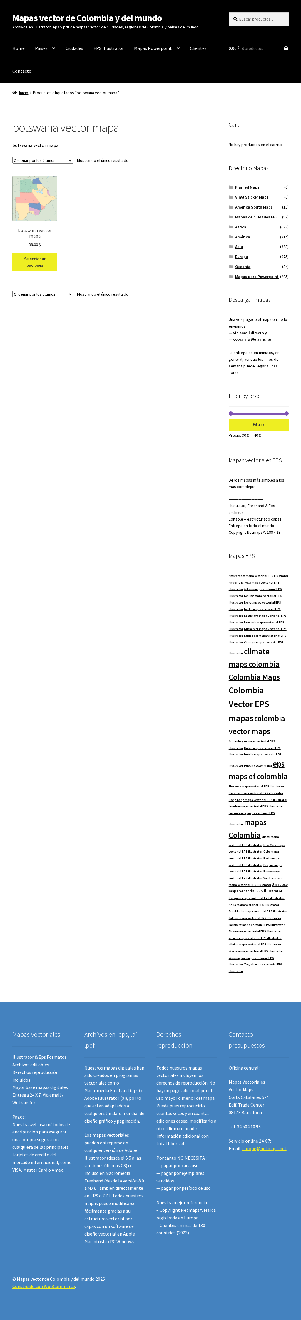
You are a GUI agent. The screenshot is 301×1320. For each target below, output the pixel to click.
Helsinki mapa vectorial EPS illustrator (256, 793)
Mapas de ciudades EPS (256, 217)
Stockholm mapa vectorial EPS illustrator (258, 911)
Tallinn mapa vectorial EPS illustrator (255, 918)
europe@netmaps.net (264, 1148)
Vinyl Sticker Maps (252, 197)
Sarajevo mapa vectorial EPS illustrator (257, 898)
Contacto (21, 71)
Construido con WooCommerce (43, 1286)
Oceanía (242, 266)
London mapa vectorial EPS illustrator (256, 806)
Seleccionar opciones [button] (35, 262)
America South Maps (254, 207)
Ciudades (74, 48)
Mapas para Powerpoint (257, 276)
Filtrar (258, 424)
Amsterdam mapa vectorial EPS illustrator (258, 576)
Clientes (198, 48)
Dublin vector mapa (258, 765)
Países (41, 48)
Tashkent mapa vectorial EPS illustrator (257, 925)
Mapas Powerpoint (153, 48)
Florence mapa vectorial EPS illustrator (256, 786)
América (242, 237)
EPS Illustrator (108, 48)
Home (18, 48)
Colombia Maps (254, 677)
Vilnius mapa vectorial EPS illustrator (255, 944)
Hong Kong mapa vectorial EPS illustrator (258, 800)
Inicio (23, 92)
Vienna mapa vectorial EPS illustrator (255, 938)
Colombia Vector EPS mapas (249, 704)
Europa (241, 256)
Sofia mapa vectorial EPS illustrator (254, 905)
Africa (240, 227)
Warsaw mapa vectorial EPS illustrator (256, 951)
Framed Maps (247, 187)
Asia (239, 246)
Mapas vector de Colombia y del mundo (87, 18)
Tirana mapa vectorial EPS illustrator (255, 931)
